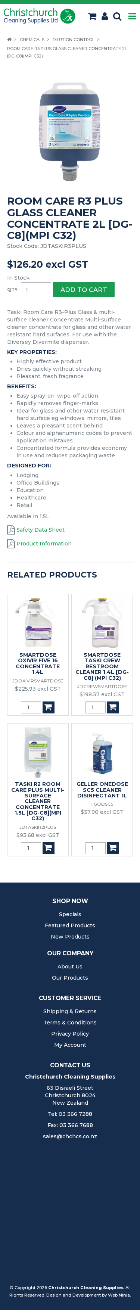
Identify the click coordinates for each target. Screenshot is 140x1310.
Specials (70, 914)
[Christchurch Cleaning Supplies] (39, 15)
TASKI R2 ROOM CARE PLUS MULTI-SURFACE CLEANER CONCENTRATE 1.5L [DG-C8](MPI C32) (37, 801)
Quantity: (12, 289)
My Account (70, 1045)
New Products (70, 936)
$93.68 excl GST (37, 835)
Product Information (44, 543)
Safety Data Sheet (40, 529)
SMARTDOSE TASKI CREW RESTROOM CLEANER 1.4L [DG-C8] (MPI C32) (102, 666)
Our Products (70, 977)
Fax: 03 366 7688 (70, 1125)
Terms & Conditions (70, 1022)
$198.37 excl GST (102, 694)
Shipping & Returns (70, 1011)
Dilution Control (73, 39)
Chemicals (32, 39)
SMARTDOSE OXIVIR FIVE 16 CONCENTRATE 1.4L (38, 663)
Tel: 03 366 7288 (70, 1114)
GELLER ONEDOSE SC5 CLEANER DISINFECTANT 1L (102, 790)
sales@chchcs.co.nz (70, 1136)
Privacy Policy (70, 1033)
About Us (70, 966)
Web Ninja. (119, 1295)
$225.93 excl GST (38, 688)
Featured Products (70, 925)
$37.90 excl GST (102, 812)
